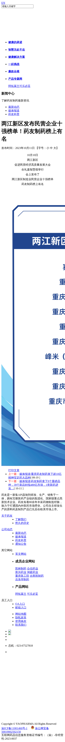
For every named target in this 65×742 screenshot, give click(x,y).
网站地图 (20, 613)
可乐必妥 (25, 86)
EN (3, 2)
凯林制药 (20, 568)
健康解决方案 (16, 56)
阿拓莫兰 (13, 86)
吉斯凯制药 (37, 575)
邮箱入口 (20, 607)
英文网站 (20, 553)
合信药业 (32, 568)
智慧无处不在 (16, 49)
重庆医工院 (22, 575)
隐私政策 (20, 617)
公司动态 (6, 529)
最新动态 (13, 106)
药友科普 (13, 114)
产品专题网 (15, 78)
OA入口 (20, 603)
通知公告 (20, 543)
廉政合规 (13, 71)
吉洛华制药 (22, 579)
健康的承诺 (15, 42)
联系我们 (20, 624)
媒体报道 (13, 110)
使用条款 (20, 621)
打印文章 (13, 470)
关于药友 (6, 515)
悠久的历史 (22, 522)
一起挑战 (13, 64)
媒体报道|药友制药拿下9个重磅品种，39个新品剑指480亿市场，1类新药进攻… (34, 485)
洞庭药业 (32, 572)
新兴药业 (20, 572)
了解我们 (20, 519)
